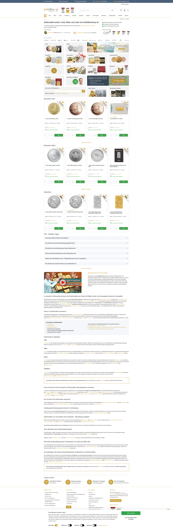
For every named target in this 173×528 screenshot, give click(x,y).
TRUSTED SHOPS (66, 304)
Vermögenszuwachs (52, 327)
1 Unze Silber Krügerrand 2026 (52, 165)
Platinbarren (115, 363)
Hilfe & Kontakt (124, 4)
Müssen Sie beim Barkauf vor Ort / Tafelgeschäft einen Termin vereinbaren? (65, 258)
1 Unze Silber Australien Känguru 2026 (96, 166)
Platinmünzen (49, 365)
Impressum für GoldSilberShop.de (96, 498)
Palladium (92, 25)
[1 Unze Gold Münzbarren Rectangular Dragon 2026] (119, 202)
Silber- (86, 393)
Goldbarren (58, 317)
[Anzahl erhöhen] (51, 135)
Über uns (90, 492)
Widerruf (68, 507)
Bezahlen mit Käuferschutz (81, 1)
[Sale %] (54, 69)
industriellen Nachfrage (62, 353)
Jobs (90, 503)
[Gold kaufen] (54, 47)
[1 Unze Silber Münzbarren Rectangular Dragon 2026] (97, 202)
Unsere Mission (92, 494)
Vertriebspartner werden (94, 500)
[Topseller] (54, 58)
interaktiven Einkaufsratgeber (100, 413)
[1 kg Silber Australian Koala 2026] (76, 202)
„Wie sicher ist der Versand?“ (55, 461)
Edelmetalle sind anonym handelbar (96, 325)
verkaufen (61, 421)
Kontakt (90, 496)
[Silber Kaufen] (75, 47)
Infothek (102, 380)
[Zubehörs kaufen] (97, 69)
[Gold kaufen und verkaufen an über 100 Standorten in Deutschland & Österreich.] (108, 80)
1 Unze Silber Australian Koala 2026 (54, 212)
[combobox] (95, 10)
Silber (84, 25)
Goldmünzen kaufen (106, 299)
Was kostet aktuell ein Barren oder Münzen (56, 238)
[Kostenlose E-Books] (119, 91)
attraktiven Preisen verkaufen (110, 402)
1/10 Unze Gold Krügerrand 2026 (75, 118)
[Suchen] (112, 10)
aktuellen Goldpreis (56, 437)
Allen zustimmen (131, 513)
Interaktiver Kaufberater (72, 499)
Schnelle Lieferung (49, 1)
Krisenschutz (50, 324)
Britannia (55, 392)
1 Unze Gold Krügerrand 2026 (95, 118)
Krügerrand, (59, 93)
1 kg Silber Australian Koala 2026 (75, 212)
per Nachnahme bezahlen (91, 446)
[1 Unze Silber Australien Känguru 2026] (97, 155)
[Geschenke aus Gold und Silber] (75, 58)
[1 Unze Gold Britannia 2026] (54, 108)
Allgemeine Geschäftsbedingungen (96, 507)
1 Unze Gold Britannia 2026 (51, 118)
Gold (82, 25)
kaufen (53, 421)
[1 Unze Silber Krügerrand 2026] (54, 155)
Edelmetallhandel (63, 302)
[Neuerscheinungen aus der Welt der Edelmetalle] (54, 80)
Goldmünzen (52, 317)
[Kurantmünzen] (119, 58)
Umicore (49, 395)
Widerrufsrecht (92, 505)
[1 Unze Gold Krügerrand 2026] (97, 108)
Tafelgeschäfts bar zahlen (87, 421)
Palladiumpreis (118, 372)
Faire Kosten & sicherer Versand (51, 492)
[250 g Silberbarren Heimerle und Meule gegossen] (119, 155)
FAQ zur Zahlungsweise (50, 498)
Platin (88, 25)
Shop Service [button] (69, 490)
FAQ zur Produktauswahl (50, 503)
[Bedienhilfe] (121, 10)
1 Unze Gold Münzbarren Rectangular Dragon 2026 (116, 212)
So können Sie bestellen (71, 492)
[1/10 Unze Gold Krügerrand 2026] (76, 108)
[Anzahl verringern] (46, 135)
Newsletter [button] (112, 490)
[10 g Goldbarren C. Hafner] (119, 108)
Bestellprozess (48, 494)
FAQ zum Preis (48, 496)
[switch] (70, 525)
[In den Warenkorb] (58, 135)
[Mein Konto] (124, 10)
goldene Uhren (67, 404)
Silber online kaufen (109, 460)
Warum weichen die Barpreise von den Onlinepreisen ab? (60, 253)
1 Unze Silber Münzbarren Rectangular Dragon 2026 (94, 212)
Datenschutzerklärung (93, 502)
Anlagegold (46, 343)
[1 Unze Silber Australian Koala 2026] (54, 202)
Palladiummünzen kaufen (62, 375)
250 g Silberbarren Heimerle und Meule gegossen (118, 166)
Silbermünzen (64, 317)
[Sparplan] (119, 69)
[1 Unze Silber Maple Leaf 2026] (76, 155)
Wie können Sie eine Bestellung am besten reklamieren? (60, 248)
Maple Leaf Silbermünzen (107, 392)
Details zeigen (102, 525)
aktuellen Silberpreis (70, 437)
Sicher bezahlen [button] (114, 504)
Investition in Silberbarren (109, 353)
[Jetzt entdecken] (108, 47)
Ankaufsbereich (97, 404)
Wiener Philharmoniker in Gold (69, 392)
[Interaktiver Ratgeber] (75, 80)
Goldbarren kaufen (122, 299)
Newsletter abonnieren (116, 500)
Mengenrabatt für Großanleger (98, 273)
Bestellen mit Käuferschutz (72, 497)
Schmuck (56, 404)
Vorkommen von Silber (89, 353)
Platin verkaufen (88, 363)
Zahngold (61, 404)
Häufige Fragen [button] (47, 490)
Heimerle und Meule (59, 395)
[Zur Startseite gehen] (51, 10)
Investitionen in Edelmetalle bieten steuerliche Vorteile (101, 329)
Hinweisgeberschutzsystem (94, 509)
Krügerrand (48, 392)
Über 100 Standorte (64, 1)
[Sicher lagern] (97, 91)
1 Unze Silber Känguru (93, 392)
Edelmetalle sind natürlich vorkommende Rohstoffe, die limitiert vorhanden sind (107, 327)
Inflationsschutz (65, 93)
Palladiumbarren (49, 375)
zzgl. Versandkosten (52, 127)
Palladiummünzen (53, 393)
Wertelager (100, 466)
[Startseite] (45, 15)
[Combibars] (97, 58)
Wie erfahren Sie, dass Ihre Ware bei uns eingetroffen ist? (60, 263)
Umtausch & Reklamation (50, 505)
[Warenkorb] (128, 10)
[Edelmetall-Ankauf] (75, 69)
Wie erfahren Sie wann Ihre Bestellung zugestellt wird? (60, 243)
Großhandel (69, 503)
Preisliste (89, 434)
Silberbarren (71, 317)
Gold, (55, 93)
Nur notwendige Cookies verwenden (131, 518)
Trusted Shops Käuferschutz (62, 448)
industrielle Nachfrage (78, 314)
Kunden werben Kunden (72, 501)
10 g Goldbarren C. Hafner (116, 118)
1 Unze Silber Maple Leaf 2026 (74, 165)
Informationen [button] (91, 490)
